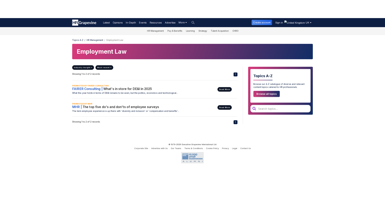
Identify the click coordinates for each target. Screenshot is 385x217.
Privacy (225, 148)
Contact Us (245, 148)
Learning (190, 31)
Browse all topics (266, 93)
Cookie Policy (212, 148)
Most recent (103, 67)
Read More (224, 89)
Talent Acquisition (220, 31)
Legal (234, 148)
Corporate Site (141, 148)
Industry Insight (82, 67)
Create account (262, 22)
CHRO (236, 31)
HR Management (155, 31)
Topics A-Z (77, 40)
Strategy (203, 31)
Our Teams (176, 148)
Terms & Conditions (193, 148)
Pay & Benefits (175, 31)
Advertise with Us (159, 148)
